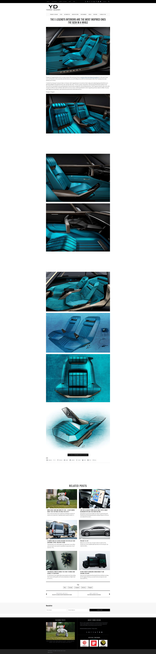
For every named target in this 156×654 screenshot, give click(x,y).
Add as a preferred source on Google (78, 454)
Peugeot (90, 587)
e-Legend (77, 587)
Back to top (50, 652)
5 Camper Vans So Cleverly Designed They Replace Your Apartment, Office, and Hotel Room (61, 541)
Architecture (75, 14)
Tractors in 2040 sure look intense (94, 594)
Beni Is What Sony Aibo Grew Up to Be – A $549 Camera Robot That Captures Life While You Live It (61, 510)
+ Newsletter (102, 14)
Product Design (54, 14)
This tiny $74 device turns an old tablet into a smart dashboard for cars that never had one (94, 510)
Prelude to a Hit (84, 541)
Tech (61, 14)
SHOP (70, 1)
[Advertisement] (88, 7)
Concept (70, 587)
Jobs (74, 1)
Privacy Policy (94, 628)
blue (65, 587)
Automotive (67, 14)
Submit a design (63, 1)
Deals (90, 14)
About (48, 1)
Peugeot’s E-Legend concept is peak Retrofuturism (62, 594)
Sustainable (84, 14)
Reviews (95, 14)
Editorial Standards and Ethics (85, 628)
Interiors (84, 587)
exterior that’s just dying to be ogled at (90, 77)
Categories (54, 1)
